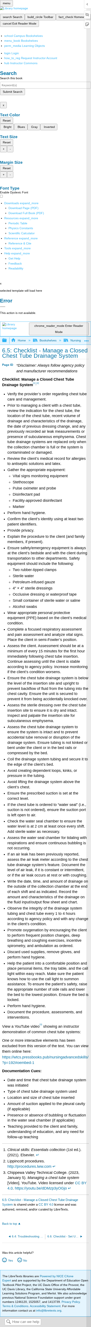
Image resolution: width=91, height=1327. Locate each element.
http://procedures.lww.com (29, 1166)
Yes (10, 1260)
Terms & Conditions (15, 1306)
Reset (7, 120)
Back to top (9, 1223)
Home (21, 340)
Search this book (11, 78)
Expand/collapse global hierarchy (7, 340)
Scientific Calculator (21, 233)
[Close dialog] (2, 306)
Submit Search (12, 91)
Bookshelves (48, 340)
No (25, 1260)
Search (8, 1322)
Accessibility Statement (45, 1306)
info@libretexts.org (48, 1310)
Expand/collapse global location (86, 339)
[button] (15, 263)
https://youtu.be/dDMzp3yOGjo (41, 1188)
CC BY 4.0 (46, 1204)
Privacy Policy (71, 1301)
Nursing (75, 340)
